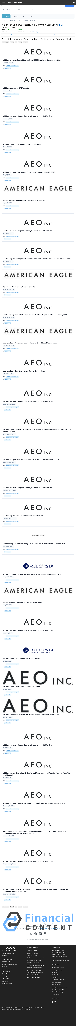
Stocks (15, 16)
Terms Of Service (56, 928)
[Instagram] (45, 934)
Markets (6, 16)
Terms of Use (34, 1007)
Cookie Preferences (8, 954)
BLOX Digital (27, 1009)
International (24, 20)
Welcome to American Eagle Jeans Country (19, 287)
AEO (60, 24)
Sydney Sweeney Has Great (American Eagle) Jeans (22, 602)
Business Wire (8, 68)
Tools (31, 16)
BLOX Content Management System (14, 1009)
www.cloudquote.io (52, 924)
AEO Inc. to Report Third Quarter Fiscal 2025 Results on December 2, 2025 (31, 460)
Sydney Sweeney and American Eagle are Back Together (24, 200)
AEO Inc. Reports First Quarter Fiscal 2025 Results (22, 658)
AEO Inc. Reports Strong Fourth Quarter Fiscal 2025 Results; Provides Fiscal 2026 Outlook (37, 259)
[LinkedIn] (40, 934)
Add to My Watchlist (37, 32)
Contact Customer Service (60, 961)
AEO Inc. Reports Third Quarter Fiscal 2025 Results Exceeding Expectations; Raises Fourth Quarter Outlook (37, 431)
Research (57, 35)
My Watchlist (21, 10)
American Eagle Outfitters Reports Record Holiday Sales (24, 371)
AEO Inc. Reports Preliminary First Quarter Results (21, 686)
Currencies (17, 20)
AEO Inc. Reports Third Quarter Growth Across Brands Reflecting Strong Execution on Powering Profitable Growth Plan (35, 890)
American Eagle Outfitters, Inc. (12, 65)
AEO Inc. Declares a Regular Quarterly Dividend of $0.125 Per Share (28, 116)
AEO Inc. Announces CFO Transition (16, 88)
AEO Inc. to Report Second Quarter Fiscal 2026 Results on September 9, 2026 (32, 60)
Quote (13, 35)
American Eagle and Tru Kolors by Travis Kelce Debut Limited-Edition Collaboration (34, 544)
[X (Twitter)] (31, 934)
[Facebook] (36, 934)
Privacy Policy (43, 928)
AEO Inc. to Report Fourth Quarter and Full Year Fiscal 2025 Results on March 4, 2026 (35, 315)
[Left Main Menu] (3, 2)
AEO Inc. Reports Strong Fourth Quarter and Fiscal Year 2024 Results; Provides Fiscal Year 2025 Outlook (37, 774)
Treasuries (32, 20)
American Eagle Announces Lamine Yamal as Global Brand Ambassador (30, 343)
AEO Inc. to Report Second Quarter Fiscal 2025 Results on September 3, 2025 (32, 574)
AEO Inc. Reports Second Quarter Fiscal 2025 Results (23, 516)
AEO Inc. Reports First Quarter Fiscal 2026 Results (22, 144)
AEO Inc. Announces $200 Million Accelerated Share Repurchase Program (31, 714)
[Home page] (15, 2)
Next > (25, 42)
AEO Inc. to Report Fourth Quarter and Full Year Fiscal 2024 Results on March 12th (34, 803)
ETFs (24, 16)
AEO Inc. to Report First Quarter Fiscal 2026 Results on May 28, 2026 (29, 172)
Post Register (12, 1007)
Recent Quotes (7, 10)
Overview (5, 20)
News (11, 20)
